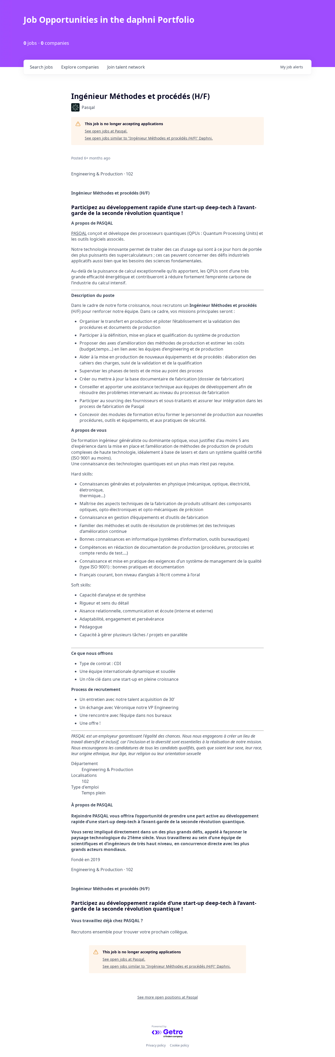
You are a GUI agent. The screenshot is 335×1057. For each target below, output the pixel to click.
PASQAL (79, 233)
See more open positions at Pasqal (167, 997)
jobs (41, 67)
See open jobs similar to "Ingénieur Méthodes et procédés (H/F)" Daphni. (149, 138)
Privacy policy (156, 1045)
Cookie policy (179, 1045)
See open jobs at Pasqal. (106, 131)
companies (80, 67)
